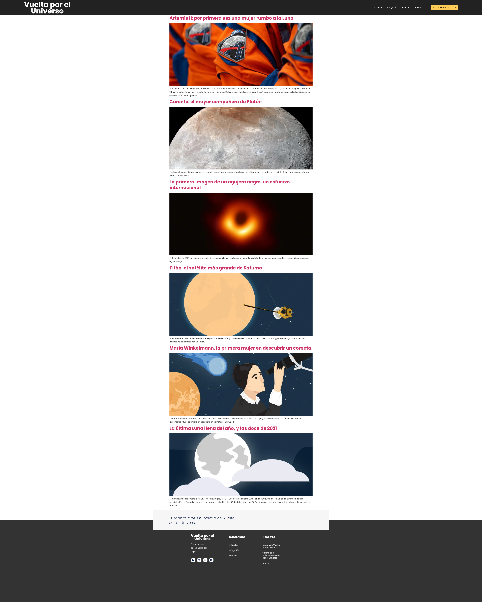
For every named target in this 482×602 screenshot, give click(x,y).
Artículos (378, 7)
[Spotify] (211, 560)
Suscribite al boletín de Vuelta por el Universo (271, 555)
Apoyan (266, 563)
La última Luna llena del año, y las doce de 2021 (223, 428)
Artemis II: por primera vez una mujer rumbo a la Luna (231, 18)
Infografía (392, 7)
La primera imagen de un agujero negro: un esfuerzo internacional (229, 185)
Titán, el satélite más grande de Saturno (215, 268)
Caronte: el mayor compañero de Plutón (215, 101)
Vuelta (418, 7)
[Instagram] (205, 560)
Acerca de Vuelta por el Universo (271, 546)
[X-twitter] (199, 560)
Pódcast (406, 7)
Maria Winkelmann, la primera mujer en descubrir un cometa (240, 348)
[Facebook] (193, 560)
